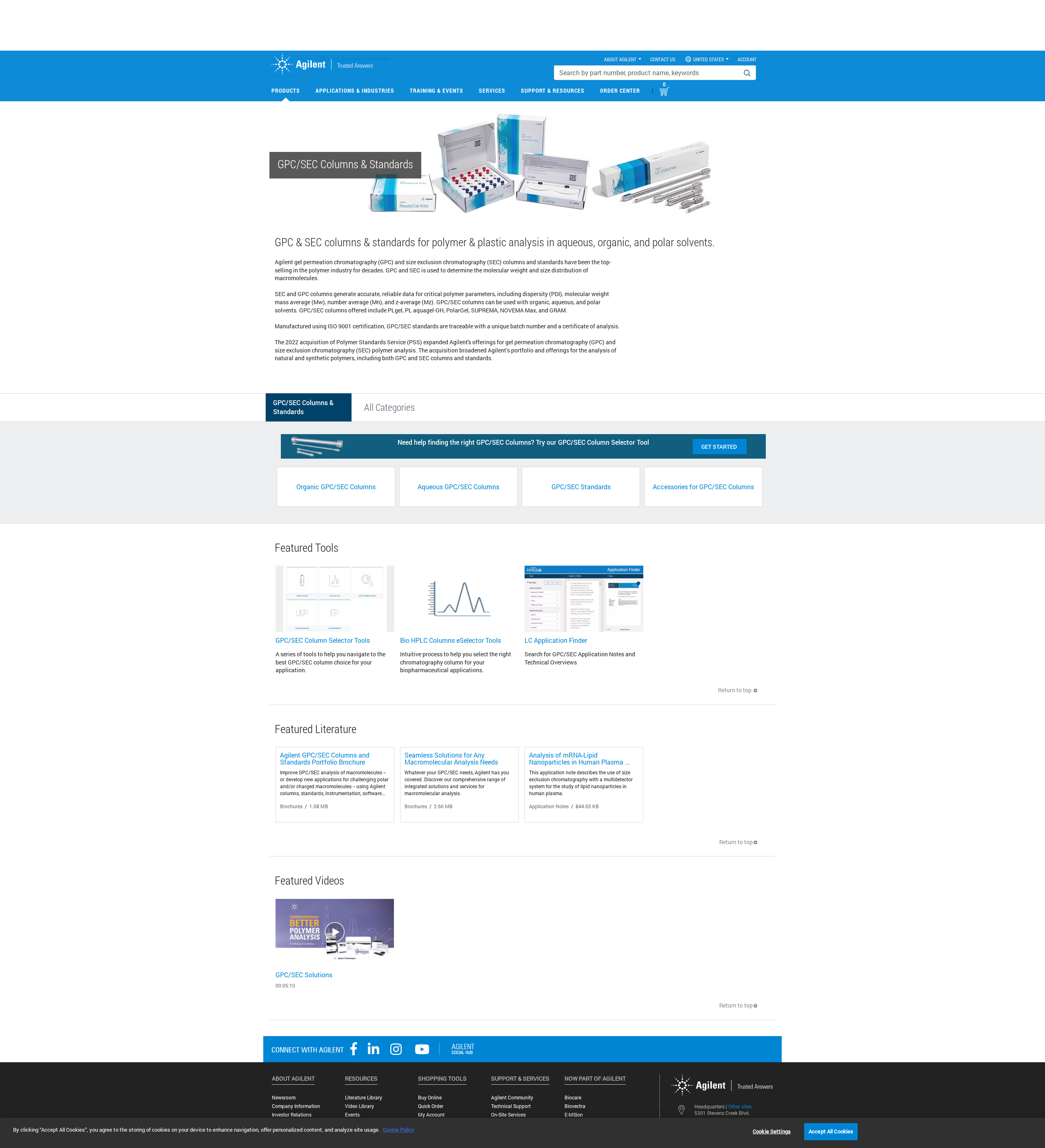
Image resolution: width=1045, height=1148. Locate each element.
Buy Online (430, 1098)
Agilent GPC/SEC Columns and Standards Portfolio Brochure (324, 759)
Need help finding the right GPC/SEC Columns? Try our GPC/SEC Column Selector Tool (523, 442)
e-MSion (574, 1115)
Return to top (735, 690)
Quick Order (430, 1106)
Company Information (296, 1106)
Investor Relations (291, 1115)
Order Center (620, 90)
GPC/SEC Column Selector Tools (323, 640)
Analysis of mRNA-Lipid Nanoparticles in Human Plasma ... (579, 759)
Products (285, 90)
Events (352, 1115)
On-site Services (508, 1115)
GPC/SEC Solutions (304, 974)
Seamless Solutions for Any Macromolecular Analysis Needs (451, 759)
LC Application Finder (556, 640)
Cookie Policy (398, 1129)
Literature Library (363, 1098)
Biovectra (575, 1106)
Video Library (359, 1106)
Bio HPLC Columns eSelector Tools (450, 640)
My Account (431, 1115)
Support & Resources (553, 90)
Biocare (573, 1098)
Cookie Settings (772, 1131)
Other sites (740, 1106)
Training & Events (436, 90)
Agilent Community (512, 1098)
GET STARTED (719, 446)
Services (492, 90)
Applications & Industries (355, 90)
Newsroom (284, 1098)
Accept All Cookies (831, 1131)
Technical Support (511, 1106)
